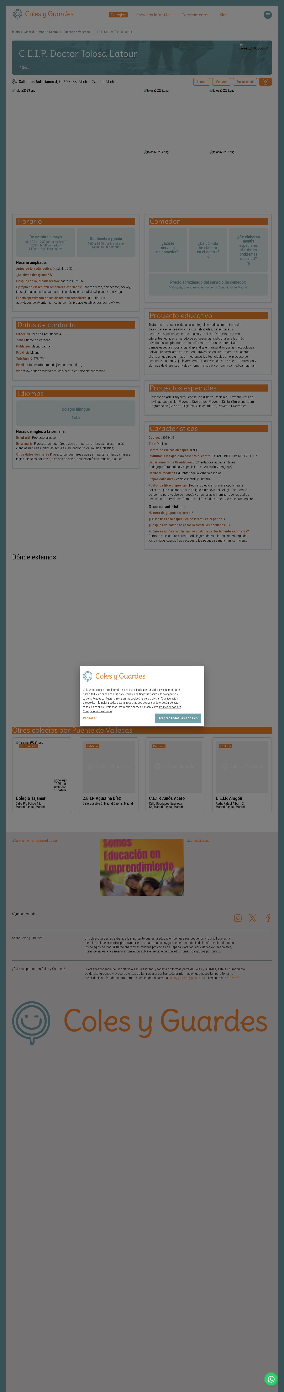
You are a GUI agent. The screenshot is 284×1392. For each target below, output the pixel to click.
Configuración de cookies (97, 711)
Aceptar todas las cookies (178, 718)
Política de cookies (170, 707)
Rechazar (90, 718)
